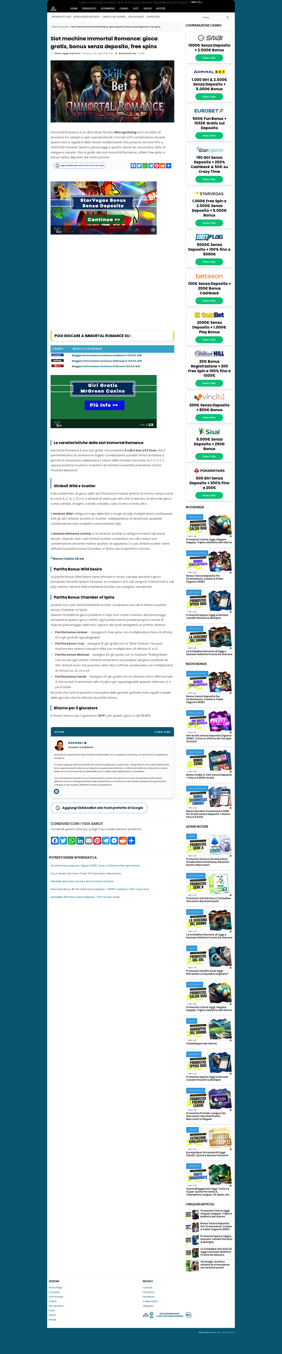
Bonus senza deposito (87, 17)
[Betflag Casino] (209, 240)
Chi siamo (148, 1292)
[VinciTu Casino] (209, 400)
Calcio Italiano (195, 876)
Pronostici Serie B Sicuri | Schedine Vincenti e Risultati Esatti (208, 900)
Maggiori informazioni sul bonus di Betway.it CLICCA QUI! (107, 361)
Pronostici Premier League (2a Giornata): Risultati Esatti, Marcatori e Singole (206, 1116)
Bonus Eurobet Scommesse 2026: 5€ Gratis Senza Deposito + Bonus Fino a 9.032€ (208, 814)
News (56, 8)
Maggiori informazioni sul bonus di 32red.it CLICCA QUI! (106, 366)
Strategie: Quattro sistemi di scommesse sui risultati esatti (215, 1264)
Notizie (160, 9)
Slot (136, 9)
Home (74, 9)
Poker (52, 1310)
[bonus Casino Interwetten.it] (57, 366)
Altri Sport (193, 592)
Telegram (148, 1306)
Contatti (147, 1287)
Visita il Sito (209, 57)
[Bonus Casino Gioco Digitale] (57, 361)
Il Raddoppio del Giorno (201, 1043)
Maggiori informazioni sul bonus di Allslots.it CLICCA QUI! (107, 355)
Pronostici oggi (61, 17)
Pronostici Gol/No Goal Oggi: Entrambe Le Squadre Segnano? (207, 972)
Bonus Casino (195, 713)
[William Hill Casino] (209, 357)
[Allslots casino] (57, 355)
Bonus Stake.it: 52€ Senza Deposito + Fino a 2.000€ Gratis (209, 776)
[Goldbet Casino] (209, 318)
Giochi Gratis (136, 17)
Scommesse (108, 9)
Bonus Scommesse (197, 553)
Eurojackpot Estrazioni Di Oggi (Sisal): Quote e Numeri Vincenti (207, 1154)
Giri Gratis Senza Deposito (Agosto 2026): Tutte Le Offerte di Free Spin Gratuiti (208, 738)
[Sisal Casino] (209, 435)
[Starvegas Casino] (209, 197)
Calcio (191, 948)
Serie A (191, 836)
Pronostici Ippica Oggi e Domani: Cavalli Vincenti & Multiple (207, 616)
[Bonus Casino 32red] (67, 559)
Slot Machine (56, 1306)
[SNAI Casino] (209, 41)
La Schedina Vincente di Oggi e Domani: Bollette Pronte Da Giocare (209, 653)
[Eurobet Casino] (209, 114)
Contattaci (153, 17)
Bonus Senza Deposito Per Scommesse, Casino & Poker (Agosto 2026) (204, 578)
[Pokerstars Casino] (209, 474)
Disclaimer (149, 1296)
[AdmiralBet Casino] (209, 75)
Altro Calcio (194, 517)
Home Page (55, 1287)
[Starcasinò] (209, 153)
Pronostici (89, 9)
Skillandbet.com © (207, 1332)
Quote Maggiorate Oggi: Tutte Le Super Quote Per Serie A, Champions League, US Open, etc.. (208, 1191)
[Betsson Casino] (209, 279)
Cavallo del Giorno (114, 17)
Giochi (147, 9)
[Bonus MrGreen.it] (104, 427)
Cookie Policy (150, 1301)
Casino (124, 9)
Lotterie (192, 1130)
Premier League (195, 1091)
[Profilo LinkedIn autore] (56, 791)
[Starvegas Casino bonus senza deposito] (104, 233)
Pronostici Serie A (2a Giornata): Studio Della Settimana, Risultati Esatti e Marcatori (207, 862)
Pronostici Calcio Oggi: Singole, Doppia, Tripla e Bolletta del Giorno (209, 541)
